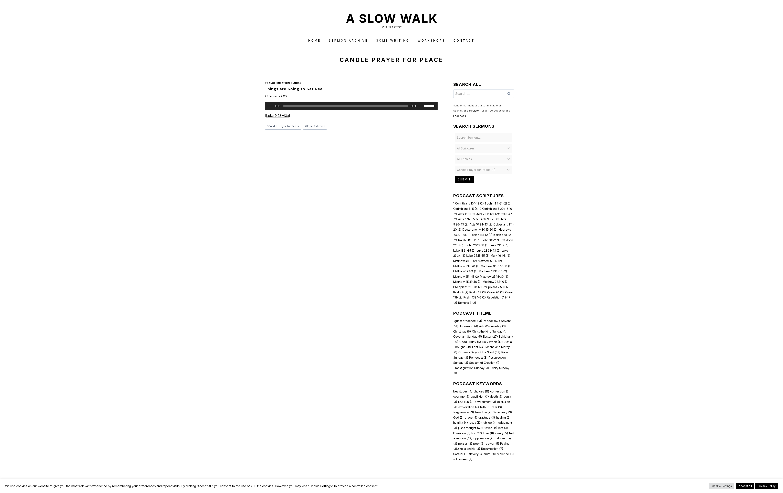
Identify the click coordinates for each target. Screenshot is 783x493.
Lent (478, 347)
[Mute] (421, 106)
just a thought (470, 428)
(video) (491, 321)
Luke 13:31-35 (464, 250)
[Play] (270, 106)
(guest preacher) (467, 321)
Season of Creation (484, 362)
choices (481, 391)
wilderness (462, 459)
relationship (470, 448)
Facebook (459, 115)
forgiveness (463, 412)
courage (461, 396)
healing (503, 417)
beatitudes (462, 391)
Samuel (460, 454)
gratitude (486, 417)
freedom (483, 412)
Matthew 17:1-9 (465, 271)
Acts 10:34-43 (481, 224)
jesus (475, 422)
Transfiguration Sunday (283, 83)
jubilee (490, 422)
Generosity (502, 412)
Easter (490, 336)
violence (505, 454)
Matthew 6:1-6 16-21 (496, 266)
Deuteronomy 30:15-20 (480, 229)
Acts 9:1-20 (490, 219)
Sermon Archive (348, 40)
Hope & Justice (314, 126)
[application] (351, 106)
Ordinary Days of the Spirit (479, 352)
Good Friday (470, 342)
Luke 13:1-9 (499, 245)
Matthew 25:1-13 (466, 276)
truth (490, 454)
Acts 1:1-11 (466, 214)
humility (460, 422)
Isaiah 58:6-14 (469, 240)
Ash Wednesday (492, 326)
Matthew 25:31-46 (467, 281)
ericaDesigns (407, 482)
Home (314, 40)
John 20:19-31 (477, 245)
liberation (461, 433)
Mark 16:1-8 (500, 255)
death (496, 396)
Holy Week (492, 342)
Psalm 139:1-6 (474, 297)
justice (490, 428)
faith (485, 407)
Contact (464, 40)
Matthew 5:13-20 (466, 266)
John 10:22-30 (493, 240)
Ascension (468, 326)
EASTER (466, 401)
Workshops (431, 40)
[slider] (430, 105)
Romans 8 (467, 302)
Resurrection (492, 448)
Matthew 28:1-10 (496, 281)
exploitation (468, 407)
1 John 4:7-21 (496, 203)
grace (471, 417)
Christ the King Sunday (489, 331)
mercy (501, 433)
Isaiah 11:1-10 (482, 235)
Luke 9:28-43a (277, 116)
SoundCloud (460, 110)
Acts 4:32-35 (469, 219)
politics (465, 443)
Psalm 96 (495, 292)
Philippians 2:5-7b (467, 287)
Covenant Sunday (467, 336)
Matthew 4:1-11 (465, 261)
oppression (483, 438)
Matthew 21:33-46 (493, 271)
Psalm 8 (460, 292)
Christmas (462, 331)
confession (500, 391)
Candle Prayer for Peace (283, 126)
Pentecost (478, 357)
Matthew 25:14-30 (494, 276)
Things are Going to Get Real (294, 88)
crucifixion (479, 396)
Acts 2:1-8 (485, 214)
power (492, 443)
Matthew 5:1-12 (490, 261)
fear (497, 407)
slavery (476, 454)
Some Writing (392, 40)
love (488, 433)
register (475, 110)
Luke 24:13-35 (478, 255)
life (476, 433)
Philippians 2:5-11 (496, 287)
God (458, 417)
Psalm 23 (477, 292)
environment (485, 401)
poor (479, 443)
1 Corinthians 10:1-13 (468, 203)
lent (503, 428)
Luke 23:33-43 (489, 250)
